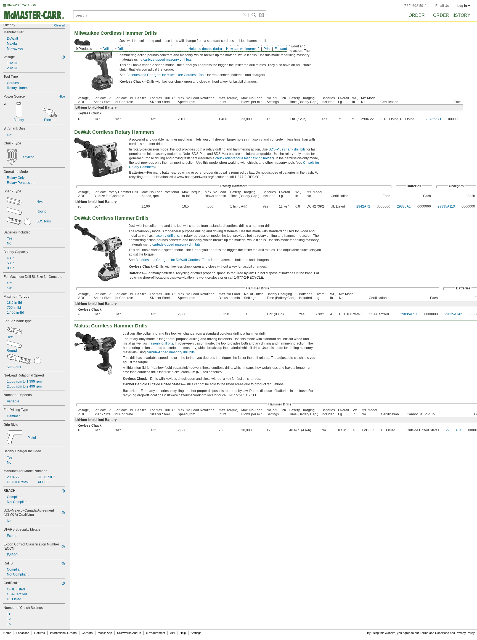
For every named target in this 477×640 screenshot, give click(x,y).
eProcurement (155, 632)
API (172, 632)
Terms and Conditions (434, 632)
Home (7, 632)
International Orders (63, 632)
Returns (39, 632)
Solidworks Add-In (129, 632)
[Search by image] (261, 15)
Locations (22, 632)
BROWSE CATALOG (21, 5)
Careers (87, 632)
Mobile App (105, 632)
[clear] (244, 15)
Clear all (59, 25)
